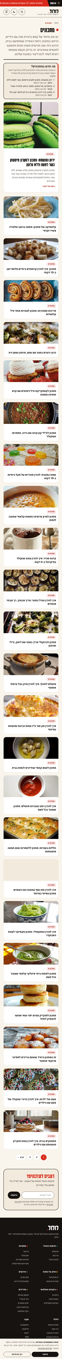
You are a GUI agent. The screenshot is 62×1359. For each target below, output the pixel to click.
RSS (27, 1337)
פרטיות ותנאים (52, 1337)
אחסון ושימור (23, 1295)
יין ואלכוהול (54, 1277)
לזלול (48, 12)
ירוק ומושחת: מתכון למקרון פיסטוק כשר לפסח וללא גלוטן (29, 81)
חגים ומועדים (23, 1303)
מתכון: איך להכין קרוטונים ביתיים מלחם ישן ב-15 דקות (30, 94)
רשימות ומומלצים (51, 1303)
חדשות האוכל (49, 1246)
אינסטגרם (24, 1324)
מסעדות (22, 1246)
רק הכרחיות (17, 1354)
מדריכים (22, 1289)
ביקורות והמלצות (48, 1289)
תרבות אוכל (54, 1259)
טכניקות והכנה (23, 1307)
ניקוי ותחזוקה (23, 1311)
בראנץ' (26, 1251)
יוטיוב (26, 1332)
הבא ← (20, 1157)
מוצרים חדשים (52, 1281)
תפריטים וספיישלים (20, 1263)
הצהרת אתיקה (53, 1332)
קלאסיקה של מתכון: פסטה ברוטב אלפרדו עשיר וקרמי (31, 88)
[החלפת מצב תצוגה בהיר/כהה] (14, 12)
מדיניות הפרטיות (45, 1348)
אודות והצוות (53, 1324)
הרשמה (14, 1195)
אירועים (22, 1271)
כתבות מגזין (54, 1299)
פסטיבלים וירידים (21, 1281)
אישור (45, 1354)
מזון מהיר (25, 1255)
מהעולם (55, 1251)
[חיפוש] (22, 12)
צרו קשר (55, 1328)
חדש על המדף (49, 1271)
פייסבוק (25, 1328)
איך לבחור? (24, 1299)
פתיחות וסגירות (22, 1259)
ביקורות (55, 1295)
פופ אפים (25, 1277)
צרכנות (56, 1255)
